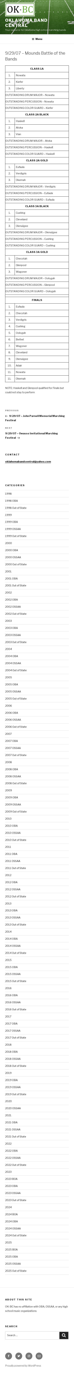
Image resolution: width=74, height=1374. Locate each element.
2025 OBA (11, 1256)
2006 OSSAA (13, 719)
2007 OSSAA (13, 748)
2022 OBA (11, 1150)
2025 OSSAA (13, 1263)
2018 (8, 1044)
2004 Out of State (16, 670)
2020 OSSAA (13, 1108)
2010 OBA (11, 825)
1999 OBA (11, 521)
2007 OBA (11, 741)
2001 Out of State (15, 585)
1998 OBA (11, 500)
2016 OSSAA (13, 1002)
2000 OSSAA (13, 557)
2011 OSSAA (12, 861)
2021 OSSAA (12, 1129)
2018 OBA (11, 1051)
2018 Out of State (15, 1066)
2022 (8, 1143)
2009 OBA (11, 797)
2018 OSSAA (13, 1058)
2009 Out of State (16, 811)
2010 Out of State (15, 840)
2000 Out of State (16, 564)
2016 (8, 988)
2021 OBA (11, 1122)
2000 (8, 543)
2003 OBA (11, 628)
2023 (8, 1171)
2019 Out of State (15, 1094)
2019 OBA (11, 1080)
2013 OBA (11, 910)
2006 (8, 705)
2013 (8, 903)
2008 (8, 762)
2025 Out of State (16, 1270)
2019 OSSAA (13, 1087)
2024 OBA (11, 1221)
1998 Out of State (16, 507)
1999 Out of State (16, 536)
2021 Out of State (15, 1136)
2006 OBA (11, 712)
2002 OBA (11, 599)
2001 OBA (11, 578)
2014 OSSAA (13, 945)
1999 (8, 515)
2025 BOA (11, 1249)
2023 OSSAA (13, 1193)
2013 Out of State (15, 924)
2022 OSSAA (13, 1157)
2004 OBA (11, 656)
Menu (38, 38)
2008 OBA (11, 769)
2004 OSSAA (13, 663)
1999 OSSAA (13, 529)
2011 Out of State (15, 868)
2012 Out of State (15, 896)
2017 (8, 1016)
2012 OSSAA (12, 889)
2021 (8, 1115)
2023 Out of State (15, 1200)
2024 (8, 1207)
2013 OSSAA (12, 917)
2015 (8, 960)
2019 (8, 1073)
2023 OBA (11, 1186)
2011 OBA (11, 854)
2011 (8, 846)
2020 (8, 1101)
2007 (8, 733)
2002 (8, 592)
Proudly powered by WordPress (23, 1365)
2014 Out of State (15, 953)
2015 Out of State (15, 981)
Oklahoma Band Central (26, 23)
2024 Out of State (16, 1235)
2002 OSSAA (13, 606)
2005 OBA (11, 684)
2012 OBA (11, 882)
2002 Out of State (16, 613)
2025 (8, 1242)
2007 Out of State (16, 755)
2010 (8, 818)
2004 (8, 649)
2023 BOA (11, 1179)
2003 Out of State (16, 642)
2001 (8, 571)
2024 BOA (11, 1214)
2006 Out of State (16, 726)
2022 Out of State (15, 1165)
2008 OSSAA (13, 776)
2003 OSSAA (13, 635)
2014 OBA (11, 938)
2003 (8, 620)
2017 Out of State (15, 1037)
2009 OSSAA (13, 804)
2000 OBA (11, 550)
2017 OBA (11, 1023)
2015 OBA (11, 967)
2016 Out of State (15, 1009)
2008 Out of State (16, 783)
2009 (8, 790)
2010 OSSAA (13, 832)
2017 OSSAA (12, 1030)
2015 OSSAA (13, 974)
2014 (8, 931)
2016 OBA (11, 995)
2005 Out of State (16, 698)
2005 (8, 677)
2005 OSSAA (13, 691)
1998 (8, 493)
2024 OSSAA (13, 1228)
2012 (8, 875)
